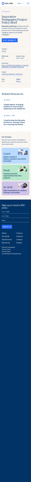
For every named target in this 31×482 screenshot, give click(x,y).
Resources (6, 11)
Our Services (7, 239)
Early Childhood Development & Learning (15, 65)
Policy (4, 51)
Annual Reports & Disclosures (11, 254)
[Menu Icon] (28, 3)
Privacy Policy (6, 251)
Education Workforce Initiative (12, 74)
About (4, 233)
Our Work (5, 236)
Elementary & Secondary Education (13, 67)
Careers (19, 233)
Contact (19, 239)
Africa (18, 81)
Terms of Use (6, 249)
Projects (19, 236)
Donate (19, 243)
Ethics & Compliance (8, 247)
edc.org (7, 3)
